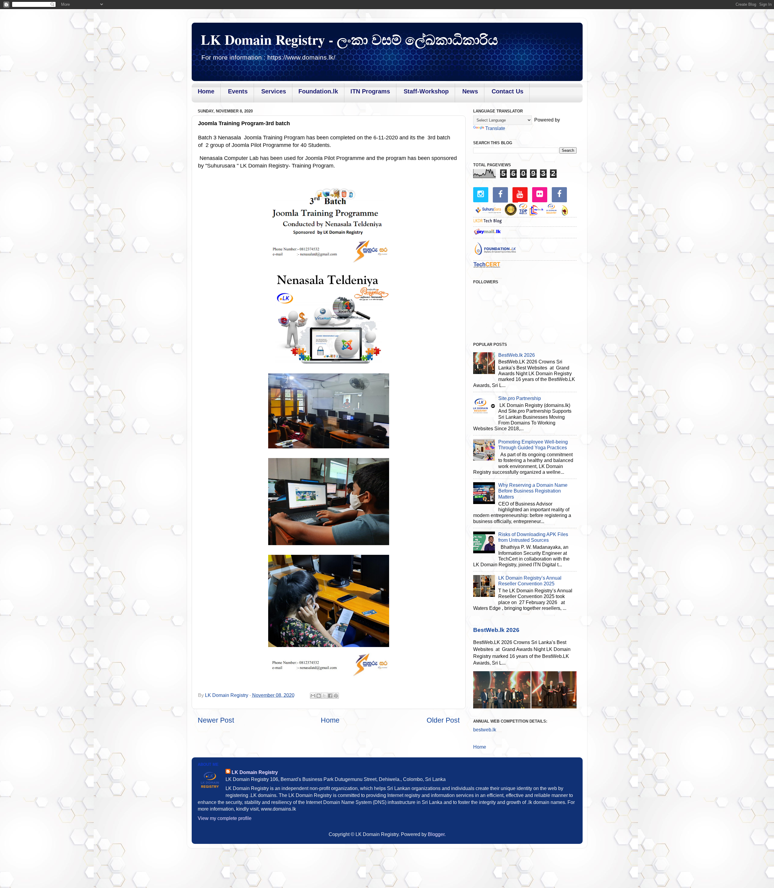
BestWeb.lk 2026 (516, 355)
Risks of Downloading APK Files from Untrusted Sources (533, 537)
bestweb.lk (484, 729)
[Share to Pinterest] (336, 696)
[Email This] (313, 696)
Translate (495, 128)
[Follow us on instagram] (480, 194)
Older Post (443, 720)
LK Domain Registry (255, 772)
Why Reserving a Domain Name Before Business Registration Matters (532, 490)
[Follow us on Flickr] (539, 194)
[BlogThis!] (319, 696)
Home (330, 720)
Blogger (436, 834)
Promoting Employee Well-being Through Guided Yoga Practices (533, 444)
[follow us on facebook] (500, 194)
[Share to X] (324, 696)
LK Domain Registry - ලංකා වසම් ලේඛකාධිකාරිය (349, 39)
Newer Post (216, 720)
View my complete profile (225, 818)
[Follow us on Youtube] (520, 194)
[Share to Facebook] (330, 696)
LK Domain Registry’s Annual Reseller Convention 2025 (529, 580)
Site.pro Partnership (519, 398)
